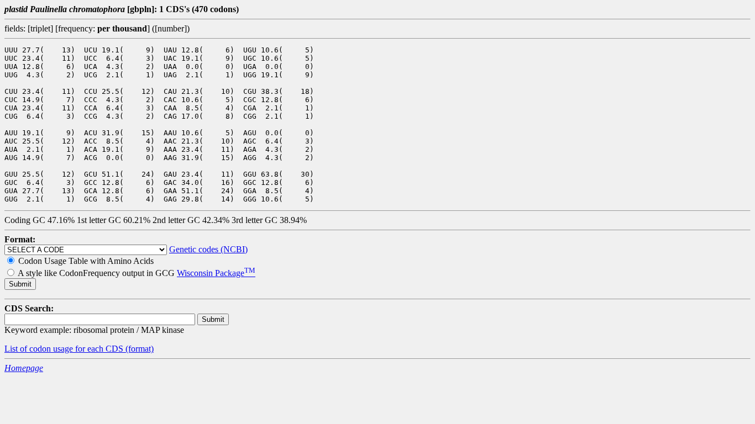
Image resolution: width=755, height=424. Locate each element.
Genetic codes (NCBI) (208, 249)
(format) (139, 348)
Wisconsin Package (216, 273)
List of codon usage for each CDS (64, 348)
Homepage (23, 368)
